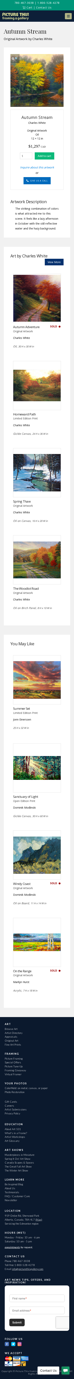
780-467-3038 (24, 3)
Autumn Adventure (26, 327)
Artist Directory (13, 1032)
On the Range (22, 971)
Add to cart (44, 155)
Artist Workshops (15, 1136)
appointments (12, 1247)
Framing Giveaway (15, 1070)
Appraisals (11, 1036)
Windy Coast (21, 884)
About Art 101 (13, 1129)
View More (54, 262)
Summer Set (21, 708)
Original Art (11, 1040)
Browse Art (11, 1028)
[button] (68, 16)
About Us (10, 1188)
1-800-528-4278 (48, 3)
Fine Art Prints (13, 1044)
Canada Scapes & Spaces (19, 1162)
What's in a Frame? (16, 1133)
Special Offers (13, 1062)
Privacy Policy (12, 1113)
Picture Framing (14, 1058)
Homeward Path (24, 414)
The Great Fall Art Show (18, 1166)
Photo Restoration (15, 1092)
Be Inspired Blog (14, 1184)
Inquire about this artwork (37, 167)
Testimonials (12, 1192)
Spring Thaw (22, 501)
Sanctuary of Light (25, 796)
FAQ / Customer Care (17, 1196)
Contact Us (44, 7)
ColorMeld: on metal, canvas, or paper (26, 1088)
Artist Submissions (16, 1109)
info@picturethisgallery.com (27, 1269)
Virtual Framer (13, 1074)
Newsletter (11, 1200)
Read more (37, 314)
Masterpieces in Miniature (20, 1154)
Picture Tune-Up (14, 1066)
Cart (29, 7)
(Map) (38, 1219)
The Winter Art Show (16, 1170)
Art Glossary (12, 1140)
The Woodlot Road (26, 588)
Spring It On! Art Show (17, 1158)
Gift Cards (11, 1101)
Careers (9, 1105)
